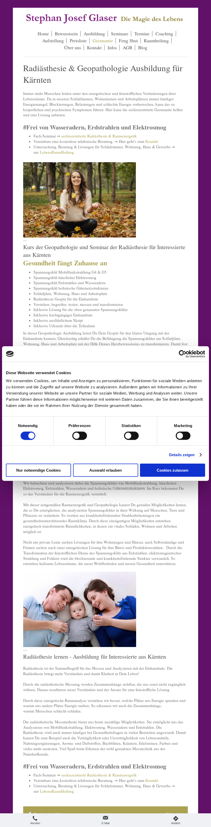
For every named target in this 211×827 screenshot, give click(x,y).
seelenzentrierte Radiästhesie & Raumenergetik (99, 135)
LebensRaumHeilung (57, 152)
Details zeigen (182, 454)
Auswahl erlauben (105, 470)
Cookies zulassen (172, 470)
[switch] (79, 435)
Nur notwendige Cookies (38, 470)
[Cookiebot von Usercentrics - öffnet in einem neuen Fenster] (182, 354)
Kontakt (151, 141)
